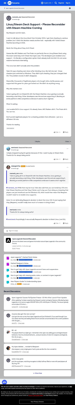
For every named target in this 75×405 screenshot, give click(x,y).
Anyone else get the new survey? (23, 314)
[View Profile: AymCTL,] (8, 315)
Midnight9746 (15, 166)
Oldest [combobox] (68, 142)
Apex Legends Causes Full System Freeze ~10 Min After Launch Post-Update (39, 298)
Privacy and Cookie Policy (36, 395)
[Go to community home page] (14, 3)
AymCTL (14, 323)
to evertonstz (30, 166)
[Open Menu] (69, 8)
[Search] (56, 3)
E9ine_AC (14, 284)
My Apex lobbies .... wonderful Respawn (25, 347)
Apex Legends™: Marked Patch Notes (24, 257)
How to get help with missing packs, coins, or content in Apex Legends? (36, 275)
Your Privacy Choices (37, 401)
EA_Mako (13, 260)
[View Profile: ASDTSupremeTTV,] (8, 360)
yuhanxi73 (15, 307)
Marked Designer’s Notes (19, 263)
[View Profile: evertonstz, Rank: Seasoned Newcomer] (8, 149)
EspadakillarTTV (16, 352)
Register (61, 3)
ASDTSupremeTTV (17, 366)
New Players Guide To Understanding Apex (26, 281)
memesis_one (16, 17)
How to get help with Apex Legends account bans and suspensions (34, 269)
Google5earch (16, 339)
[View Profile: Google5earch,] (8, 332)
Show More (38, 373)
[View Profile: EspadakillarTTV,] (8, 348)
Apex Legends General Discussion (15, 8)
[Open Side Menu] (5, 2)
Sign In (68, 3)
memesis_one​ (12, 188)
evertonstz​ (12, 219)
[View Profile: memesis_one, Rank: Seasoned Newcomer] (8, 18)
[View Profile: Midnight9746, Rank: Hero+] (8, 167)
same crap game (17, 359)
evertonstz (14, 147)
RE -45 (14, 330)
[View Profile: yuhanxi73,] (8, 299)
